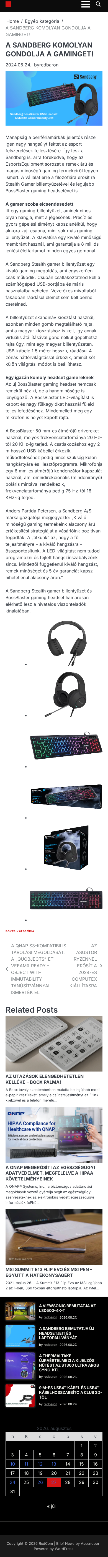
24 (12, 1482)
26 (40, 1482)
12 (40, 1464)
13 (54, 1464)
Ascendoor (90, 1543)
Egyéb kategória (20, 931)
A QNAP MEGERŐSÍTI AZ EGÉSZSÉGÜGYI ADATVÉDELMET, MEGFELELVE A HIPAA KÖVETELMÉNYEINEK (50, 1173)
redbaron (48, 65)
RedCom (46, 1543)
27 (53, 1482)
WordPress (64, 1549)
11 (26, 1464)
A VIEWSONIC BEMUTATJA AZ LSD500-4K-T (67, 1308)
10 (12, 1464)
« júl (51, 1506)
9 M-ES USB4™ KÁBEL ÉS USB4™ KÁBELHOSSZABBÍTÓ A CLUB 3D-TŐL (70, 1392)
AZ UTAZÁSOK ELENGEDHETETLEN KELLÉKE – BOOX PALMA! (45, 1079)
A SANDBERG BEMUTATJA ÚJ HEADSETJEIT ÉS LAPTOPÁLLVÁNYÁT (66, 1333)
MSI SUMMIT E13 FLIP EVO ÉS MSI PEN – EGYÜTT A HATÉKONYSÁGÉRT (49, 1272)
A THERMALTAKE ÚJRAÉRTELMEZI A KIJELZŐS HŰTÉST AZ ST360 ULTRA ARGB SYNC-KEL (69, 1362)
